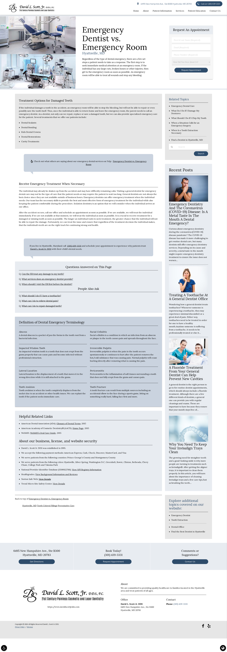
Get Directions (37, 561)
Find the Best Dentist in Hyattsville (188, 531)
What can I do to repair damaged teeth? (42, 306)
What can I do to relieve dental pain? (40, 300)
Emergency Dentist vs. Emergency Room (49, 498)
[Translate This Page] (223, 648)
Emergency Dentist (180, 515)
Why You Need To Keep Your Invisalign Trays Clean (188, 448)
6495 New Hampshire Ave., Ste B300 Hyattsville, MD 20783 (166, 4)
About (146, 10)
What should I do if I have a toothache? (41, 295)
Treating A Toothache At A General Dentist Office (188, 297)
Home (136, 10)
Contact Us (215, 10)
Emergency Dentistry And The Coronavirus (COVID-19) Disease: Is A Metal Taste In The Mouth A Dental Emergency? (188, 213)
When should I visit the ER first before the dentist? (47, 284)
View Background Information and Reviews (56, 474)
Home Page (78, 428)
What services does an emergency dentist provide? (47, 279)
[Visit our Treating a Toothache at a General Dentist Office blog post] (188, 291)
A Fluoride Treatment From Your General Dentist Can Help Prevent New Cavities (186, 373)
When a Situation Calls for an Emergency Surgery (185, 124)
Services (180, 10)
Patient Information (162, 10)
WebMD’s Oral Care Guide (43, 433)
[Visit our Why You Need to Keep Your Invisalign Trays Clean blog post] (188, 441)
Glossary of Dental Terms (68, 423)
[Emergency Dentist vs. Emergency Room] (38, 88)
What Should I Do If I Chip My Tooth (188, 118)
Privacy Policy (20, 627)
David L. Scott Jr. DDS (40, 249)
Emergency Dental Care (183, 106)
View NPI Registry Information (86, 469)
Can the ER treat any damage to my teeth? (43, 273)
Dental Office (177, 527)
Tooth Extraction (179, 520)
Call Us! (210, 4)
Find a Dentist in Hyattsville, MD (187, 140)
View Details (45, 479)
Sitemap (30, 627)
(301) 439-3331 (74, 246)
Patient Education (197, 10)
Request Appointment (113, 561)
